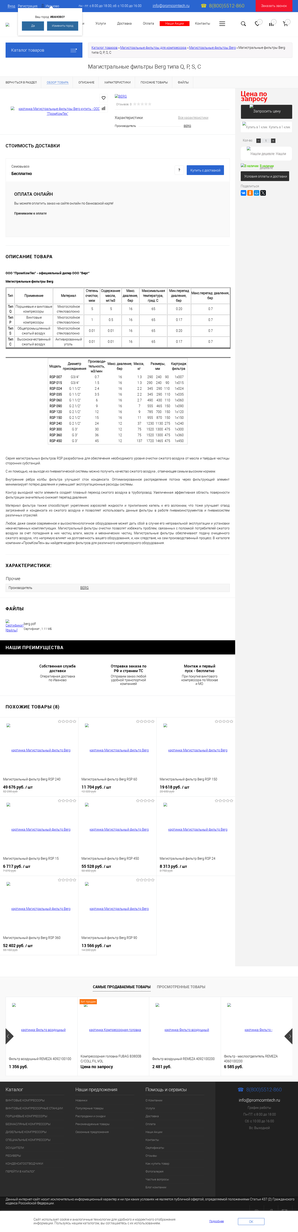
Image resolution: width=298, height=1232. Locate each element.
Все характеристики (193, 117)
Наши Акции (174, 23)
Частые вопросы (157, 1179)
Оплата (148, 23)
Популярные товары (89, 1108)
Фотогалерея (154, 1171)
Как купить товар (157, 1163)
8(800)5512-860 (226, 6)
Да (33, 25)
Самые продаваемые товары (122, 986)
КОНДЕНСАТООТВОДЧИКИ (24, 1163)
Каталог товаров (27, 50)
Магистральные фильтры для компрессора (153, 48)
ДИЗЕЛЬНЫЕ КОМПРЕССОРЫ (26, 1132)
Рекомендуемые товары (92, 1124)
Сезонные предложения (92, 1132)
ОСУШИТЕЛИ (15, 1147)
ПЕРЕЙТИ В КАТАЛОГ (20, 1171)
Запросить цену (266, 112)
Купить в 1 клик (279, 127)
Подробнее (216, 1221)
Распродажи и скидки (90, 1116)
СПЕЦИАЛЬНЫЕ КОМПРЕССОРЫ (28, 1140)
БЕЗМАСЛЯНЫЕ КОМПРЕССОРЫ (28, 1124)
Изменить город (62, 25)
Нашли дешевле (273, 156)
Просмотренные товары (181, 986)
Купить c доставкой (205, 170)
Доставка (124, 23)
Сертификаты (155, 1147)
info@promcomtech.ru (171, 5)
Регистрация (27, 6)
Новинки (81, 1100)
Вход (11, 6)
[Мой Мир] (256, 193)
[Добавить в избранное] (103, 98)
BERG (187, 126)
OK (251, 1222)
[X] (263, 193)
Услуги (100, 23)
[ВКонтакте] (243, 193)
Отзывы (151, 1155)
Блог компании (156, 1187)
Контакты (202, 23)
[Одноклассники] (250, 193)
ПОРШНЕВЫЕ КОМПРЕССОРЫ (26, 1116)
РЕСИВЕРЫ (13, 1155)
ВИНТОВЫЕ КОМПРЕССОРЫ (25, 1100)
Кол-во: (248, 140)
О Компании (154, 1100)
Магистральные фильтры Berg (212, 48)
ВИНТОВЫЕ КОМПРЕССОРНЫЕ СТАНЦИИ (34, 1108)
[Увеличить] (57, 111)
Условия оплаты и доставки (265, 176)
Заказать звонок (274, 6)
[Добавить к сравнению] (103, 108)
